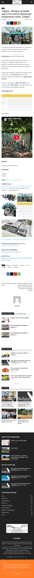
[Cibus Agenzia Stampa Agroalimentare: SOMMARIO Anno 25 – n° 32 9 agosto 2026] (5, 485)
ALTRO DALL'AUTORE (20, 313)
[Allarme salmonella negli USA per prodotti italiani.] (5, 370)
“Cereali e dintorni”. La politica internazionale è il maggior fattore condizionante (20, 457)
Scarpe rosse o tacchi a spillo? (19, 318)
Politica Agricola (5, 329)
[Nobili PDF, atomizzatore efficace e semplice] (5, 355)
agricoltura (8, 265)
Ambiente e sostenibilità (7, 400)
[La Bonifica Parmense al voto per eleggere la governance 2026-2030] (9, 396)
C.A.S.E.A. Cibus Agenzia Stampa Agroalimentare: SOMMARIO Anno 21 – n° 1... (25, 404)
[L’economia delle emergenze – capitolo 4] (5, 327)
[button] (2, 2)
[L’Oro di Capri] (5, 450)
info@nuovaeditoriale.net (20, 557)
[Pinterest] (15, 23)
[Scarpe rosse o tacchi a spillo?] (5, 319)
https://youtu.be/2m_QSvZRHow (11, 252)
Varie (7, 6)
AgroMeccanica (15, 265)
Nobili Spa (10, 267)
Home (3, 6)
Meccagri (4, 267)
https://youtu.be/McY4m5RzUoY (10, 246)
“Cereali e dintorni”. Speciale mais (9, 284)
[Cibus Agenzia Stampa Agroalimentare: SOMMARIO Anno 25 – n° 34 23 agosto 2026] (5, 470)
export (27, 265)
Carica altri (16, 383)
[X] (11, 23)
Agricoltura (20, 400)
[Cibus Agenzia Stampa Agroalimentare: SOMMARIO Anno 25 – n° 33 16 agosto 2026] (5, 478)
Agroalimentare (5, 418)
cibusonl (4, 19)
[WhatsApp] (19, 23)
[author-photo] (17, 303)
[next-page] (5, 341)
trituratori (16, 267)
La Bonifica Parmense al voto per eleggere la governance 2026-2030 (8, 404)
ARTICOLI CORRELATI (8, 313)
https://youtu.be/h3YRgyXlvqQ (14, 180)
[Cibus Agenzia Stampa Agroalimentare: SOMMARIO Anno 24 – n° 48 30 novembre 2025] (5, 362)
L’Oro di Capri (14, 448)
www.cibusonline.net (23, 239)
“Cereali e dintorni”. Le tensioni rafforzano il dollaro (23, 422)
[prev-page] (3, 341)
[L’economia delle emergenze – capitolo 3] (5, 334)
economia (22, 265)
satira (3, 321)
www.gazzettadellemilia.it (9, 239)
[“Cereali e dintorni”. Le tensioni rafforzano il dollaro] (25, 414)
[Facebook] (8, 23)
